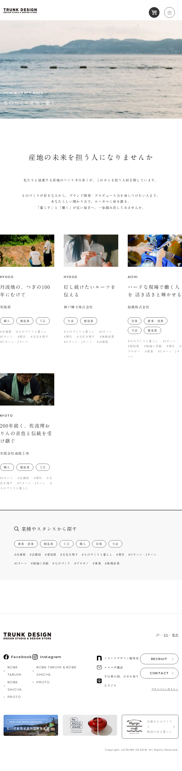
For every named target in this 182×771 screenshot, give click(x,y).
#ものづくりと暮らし (97, 554)
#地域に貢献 (40, 563)
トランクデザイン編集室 (121, 658)
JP (158, 634)
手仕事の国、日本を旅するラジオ (121, 681)
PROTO (14, 697)
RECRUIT (159, 659)
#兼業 (97, 563)
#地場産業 (112, 563)
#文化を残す (69, 554)
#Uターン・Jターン (142, 554)
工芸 (66, 543)
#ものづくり (61, 563)
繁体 (175, 634)
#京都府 (35, 554)
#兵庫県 (20, 554)
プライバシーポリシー (164, 689)
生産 (115, 543)
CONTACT (159, 673)
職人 (83, 543)
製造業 (48, 543)
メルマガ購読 (113, 667)
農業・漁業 (26, 543)
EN (166, 634)
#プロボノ (81, 563)
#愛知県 (51, 554)
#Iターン (20, 563)
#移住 (120, 554)
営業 (99, 543)
